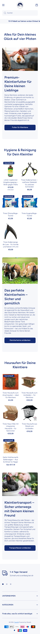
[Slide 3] (10, 584)
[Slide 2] (6, 584)
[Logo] (20, 5)
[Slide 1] (3, 584)
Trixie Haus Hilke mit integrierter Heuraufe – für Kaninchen (11, 427)
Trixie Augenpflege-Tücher (29, 214)
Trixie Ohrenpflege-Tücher (10, 214)
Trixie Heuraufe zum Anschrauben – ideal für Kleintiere (11, 395)
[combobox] (20, 13)
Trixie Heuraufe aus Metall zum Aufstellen (29, 426)
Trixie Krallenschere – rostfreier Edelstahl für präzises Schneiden (29, 183)
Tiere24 (16, 622)
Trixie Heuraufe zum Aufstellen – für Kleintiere (29, 395)
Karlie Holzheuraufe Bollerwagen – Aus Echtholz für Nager (10, 459)
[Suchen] (4, 13)
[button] (37, 5)
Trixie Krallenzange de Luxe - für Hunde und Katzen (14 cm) (10, 244)
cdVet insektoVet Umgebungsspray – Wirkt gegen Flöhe (10, 182)
